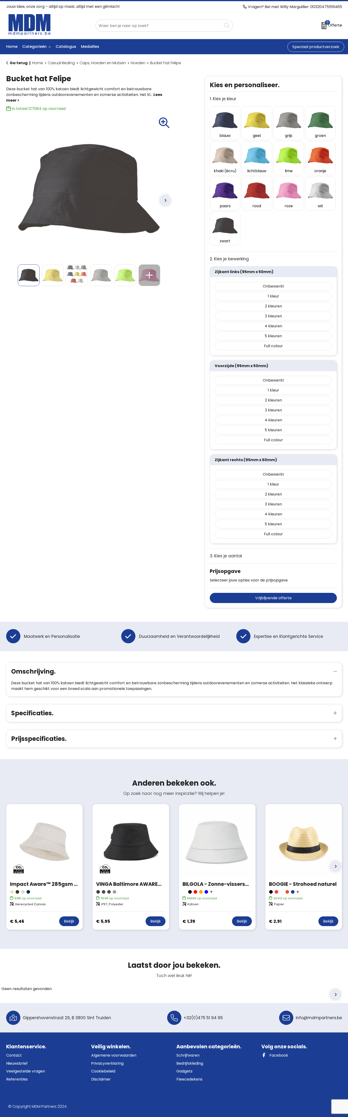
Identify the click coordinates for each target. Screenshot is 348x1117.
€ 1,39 (189, 921)
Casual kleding (61, 63)
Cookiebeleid (103, 1071)
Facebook (278, 1055)
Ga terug (19, 63)
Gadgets (184, 1071)
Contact (14, 1055)
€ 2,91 (275, 921)
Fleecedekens (189, 1079)
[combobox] (159, 26)
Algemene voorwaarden (113, 1055)
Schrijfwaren (188, 1055)
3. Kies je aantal (226, 556)
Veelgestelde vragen (25, 1071)
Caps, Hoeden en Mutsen (103, 63)
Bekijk (69, 921)
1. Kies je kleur (223, 98)
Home (37, 63)
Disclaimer (101, 1079)
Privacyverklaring (107, 1063)
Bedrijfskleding (189, 1063)
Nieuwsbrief (17, 1063)
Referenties (17, 1079)
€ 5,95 (103, 921)
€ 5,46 (17, 921)
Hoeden (138, 63)
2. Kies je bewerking (229, 259)
